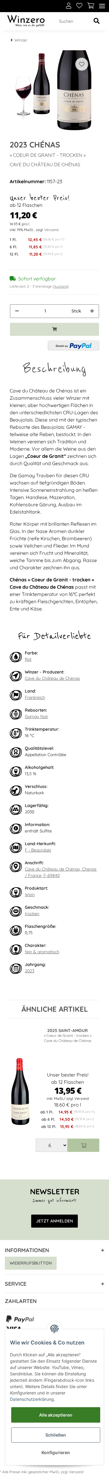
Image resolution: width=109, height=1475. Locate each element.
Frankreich (35, 697)
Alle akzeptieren (55, 1414)
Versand (51, 229)
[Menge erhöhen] (92, 311)
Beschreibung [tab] (54, 368)
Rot (28, 659)
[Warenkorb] (90, 6)
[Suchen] (96, 21)
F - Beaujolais (38, 850)
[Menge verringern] (17, 311)
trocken (32, 913)
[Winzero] (26, 21)
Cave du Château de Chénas (52, 678)
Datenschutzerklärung (32, 1399)
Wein (30, 894)
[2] (73, 345)
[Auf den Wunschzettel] (81, 64)
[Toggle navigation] (102, 6)
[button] (68, 6)
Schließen (55, 1434)
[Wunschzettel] (79, 6)
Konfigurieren (55, 1452)
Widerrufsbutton (31, 1263)
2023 (29, 971)
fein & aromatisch (42, 951)
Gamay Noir (36, 716)
